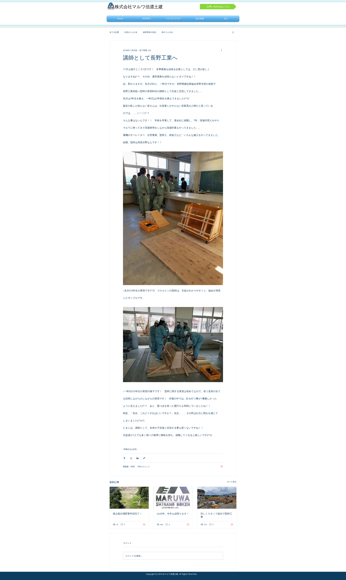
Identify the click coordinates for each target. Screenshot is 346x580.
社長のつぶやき (131, 32)
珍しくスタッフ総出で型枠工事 (216, 515)
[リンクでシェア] (144, 458)
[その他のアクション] (221, 50)
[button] (233, 32)
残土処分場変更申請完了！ (127, 513)
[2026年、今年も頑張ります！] (173, 498)
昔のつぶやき (167, 32)
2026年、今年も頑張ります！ (173, 513)
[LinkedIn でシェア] (137, 458)
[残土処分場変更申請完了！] (129, 498)
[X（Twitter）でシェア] (131, 458)
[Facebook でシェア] (124, 458)
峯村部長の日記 (149, 32)
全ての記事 (114, 32)
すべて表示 (232, 481)
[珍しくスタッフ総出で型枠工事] (216, 498)
